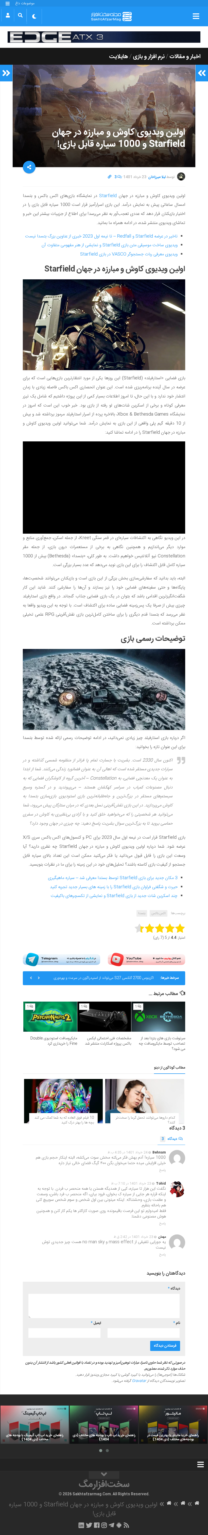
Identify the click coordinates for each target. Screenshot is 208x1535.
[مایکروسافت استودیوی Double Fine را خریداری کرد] (50, 1017)
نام (176, 1323)
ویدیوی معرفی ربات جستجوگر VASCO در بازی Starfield (129, 254)
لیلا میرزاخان (157, 177)
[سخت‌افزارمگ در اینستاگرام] (104, 1525)
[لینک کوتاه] (109, 177)
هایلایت (118, 56)
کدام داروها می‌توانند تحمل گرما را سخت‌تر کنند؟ (145, 1120)
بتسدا (141, 913)
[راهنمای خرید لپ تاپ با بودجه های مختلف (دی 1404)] (104, 1425)
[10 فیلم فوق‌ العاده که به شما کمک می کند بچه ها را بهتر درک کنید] (63, 1101)
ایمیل (96, 1323)
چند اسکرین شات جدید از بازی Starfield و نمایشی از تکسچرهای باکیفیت (114, 895)
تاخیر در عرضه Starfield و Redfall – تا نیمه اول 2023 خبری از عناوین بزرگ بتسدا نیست (101, 236)
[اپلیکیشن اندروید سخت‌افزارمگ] (119, 1525)
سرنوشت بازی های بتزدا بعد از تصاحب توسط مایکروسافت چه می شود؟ (162, 1043)
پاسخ (162, 1170)
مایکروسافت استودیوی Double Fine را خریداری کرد (53, 1041)
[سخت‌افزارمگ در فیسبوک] (96, 1525)
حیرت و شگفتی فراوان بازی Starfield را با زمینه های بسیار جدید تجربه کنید (114, 887)
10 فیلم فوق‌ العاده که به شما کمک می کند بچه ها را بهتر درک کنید (64, 1120)
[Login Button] (8, 15)
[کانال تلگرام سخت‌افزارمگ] (111, 1525)
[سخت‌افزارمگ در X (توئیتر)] (89, 1525)
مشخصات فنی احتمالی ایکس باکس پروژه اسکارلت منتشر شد (108, 1041)
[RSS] (127, 1525)
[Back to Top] (104, 1475)
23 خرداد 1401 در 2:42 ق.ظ (133, 1237)
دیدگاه (169, 1139)
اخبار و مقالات (184, 56)
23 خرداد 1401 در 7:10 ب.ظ (131, 1183)
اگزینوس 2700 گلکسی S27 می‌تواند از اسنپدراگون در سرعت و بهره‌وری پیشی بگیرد (104, 980)
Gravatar (139, 1381)
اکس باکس (158, 913)
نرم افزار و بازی (149, 56)
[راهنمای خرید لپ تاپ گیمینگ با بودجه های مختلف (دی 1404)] (35, 1425)
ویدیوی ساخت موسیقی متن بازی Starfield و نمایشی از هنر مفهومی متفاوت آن (110, 245)
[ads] (104, 37)
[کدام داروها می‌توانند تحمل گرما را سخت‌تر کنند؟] (144, 1101)
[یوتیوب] (146, 959)
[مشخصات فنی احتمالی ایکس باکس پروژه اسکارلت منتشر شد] (104, 1017)
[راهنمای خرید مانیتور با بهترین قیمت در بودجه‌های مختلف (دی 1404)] (173, 1425)
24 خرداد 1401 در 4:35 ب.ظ (128, 1152)
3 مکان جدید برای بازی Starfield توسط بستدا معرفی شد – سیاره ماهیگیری (113, 878)
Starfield (108, 195)
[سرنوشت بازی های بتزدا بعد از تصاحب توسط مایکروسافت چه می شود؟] (158, 1017)
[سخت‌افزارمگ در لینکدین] (81, 1525)
